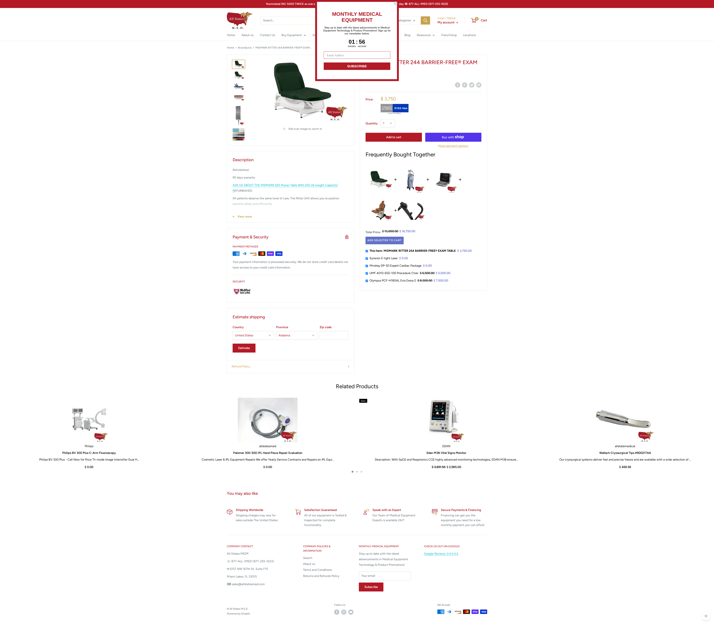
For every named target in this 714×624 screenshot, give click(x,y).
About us (309, 564)
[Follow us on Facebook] (336, 612)
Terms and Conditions (317, 570)
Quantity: (372, 123)
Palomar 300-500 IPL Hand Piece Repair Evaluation (267, 453)
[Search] (425, 20)
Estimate (244, 348)
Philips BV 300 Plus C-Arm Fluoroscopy (89, 453)
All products (245, 47)
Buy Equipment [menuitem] (292, 35)
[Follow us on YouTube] (350, 612)
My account (446, 22)
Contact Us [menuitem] (267, 35)
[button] (352, 472)
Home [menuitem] (231, 35)
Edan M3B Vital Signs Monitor (446, 453)
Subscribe (371, 587)
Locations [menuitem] (469, 35)
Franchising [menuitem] (448, 35)
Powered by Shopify (238, 613)
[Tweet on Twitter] (471, 85)
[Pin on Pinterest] (464, 85)
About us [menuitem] (247, 35)
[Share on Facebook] (457, 85)
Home (230, 47)
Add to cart (393, 137)
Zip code (326, 327)
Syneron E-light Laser (383, 258)
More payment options (453, 145)
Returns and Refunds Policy (321, 576)
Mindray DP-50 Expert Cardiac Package (395, 265)
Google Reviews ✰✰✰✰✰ (441, 553)
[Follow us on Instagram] (343, 612)
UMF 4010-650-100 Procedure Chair (393, 273)
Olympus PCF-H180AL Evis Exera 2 (392, 280)
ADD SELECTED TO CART (384, 240)
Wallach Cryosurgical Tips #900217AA (625, 453)
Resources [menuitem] (424, 35)
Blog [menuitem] (407, 35)
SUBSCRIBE (357, 66)
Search (307, 558)
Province (282, 327)
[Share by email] (478, 85)
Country (238, 327)
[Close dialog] (395, 3)
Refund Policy (241, 366)
